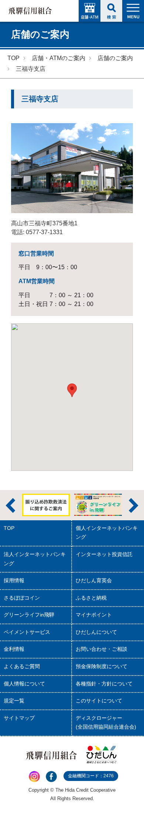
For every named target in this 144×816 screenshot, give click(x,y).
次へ (133, 505)
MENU (133, 11)
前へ (10, 505)
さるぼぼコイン (22, 598)
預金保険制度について (101, 666)
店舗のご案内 (115, 58)
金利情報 (14, 649)
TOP (13, 58)
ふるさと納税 (91, 598)
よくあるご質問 (22, 666)
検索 (111, 11)
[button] (72, 390)
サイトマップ (19, 718)
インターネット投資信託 (104, 554)
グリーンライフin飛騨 (29, 615)
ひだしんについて (96, 632)
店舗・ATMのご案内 (58, 58)
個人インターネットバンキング (107, 532)
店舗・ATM (89, 11)
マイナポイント (94, 615)
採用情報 (14, 580)
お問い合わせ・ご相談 (101, 649)
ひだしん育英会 (94, 580)
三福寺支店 (30, 69)
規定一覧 (14, 701)
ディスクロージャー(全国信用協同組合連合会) (106, 722)
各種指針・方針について (104, 684)
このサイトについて (99, 701)
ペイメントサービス (27, 632)
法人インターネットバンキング (35, 559)
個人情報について (24, 684)
